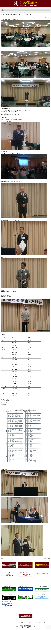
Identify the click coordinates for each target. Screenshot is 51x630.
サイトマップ (10, 622)
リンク (36, 622)
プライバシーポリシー (20, 622)
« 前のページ (4, 558)
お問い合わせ (42, 622)
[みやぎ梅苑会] (25, 5)
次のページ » (47, 558)
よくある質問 (29, 622)
